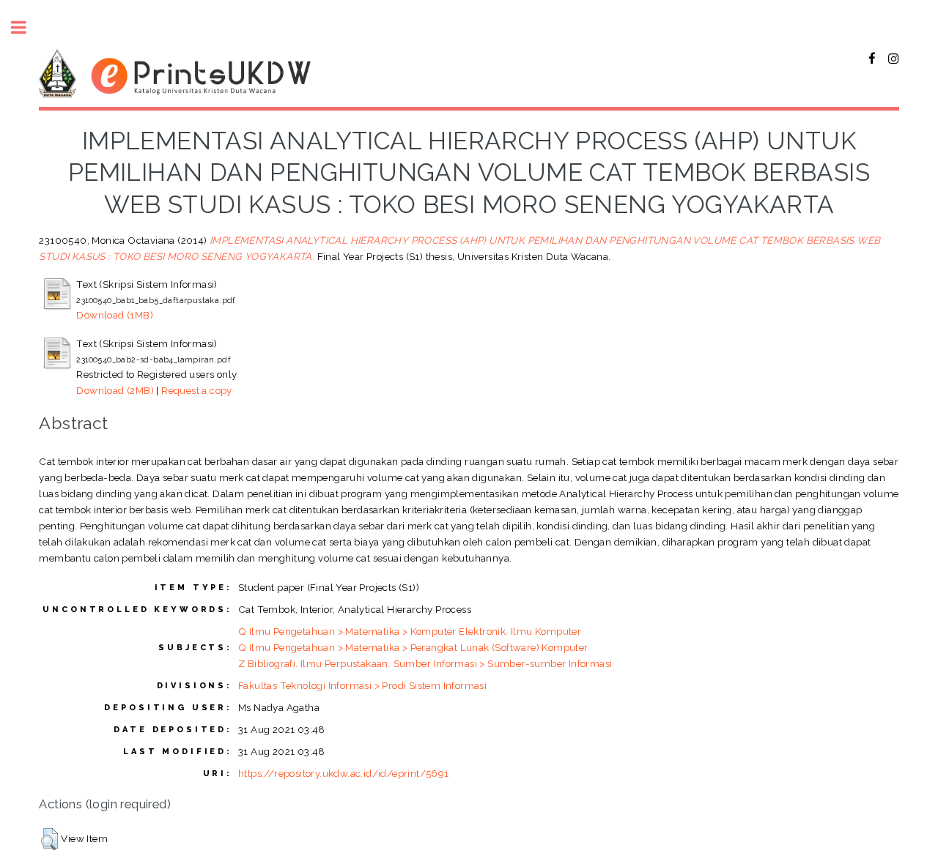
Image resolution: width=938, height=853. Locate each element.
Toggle (26, 27)
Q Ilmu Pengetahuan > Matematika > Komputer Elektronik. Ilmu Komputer (409, 631)
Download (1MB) (114, 315)
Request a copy (196, 390)
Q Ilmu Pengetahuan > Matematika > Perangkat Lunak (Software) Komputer (413, 647)
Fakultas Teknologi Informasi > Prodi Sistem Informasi (362, 685)
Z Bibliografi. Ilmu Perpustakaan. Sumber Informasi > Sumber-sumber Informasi (425, 663)
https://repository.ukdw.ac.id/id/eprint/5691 (343, 773)
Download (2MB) (115, 390)
